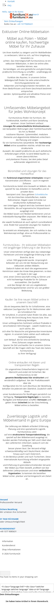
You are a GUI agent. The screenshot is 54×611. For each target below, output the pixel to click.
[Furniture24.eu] (21, 16)
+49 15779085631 (25, 24)
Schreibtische (41, 194)
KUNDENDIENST (7, 528)
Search (36, 14)
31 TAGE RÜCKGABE (9, 519)
